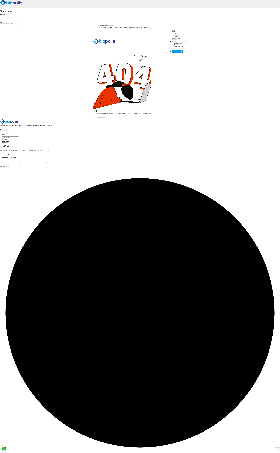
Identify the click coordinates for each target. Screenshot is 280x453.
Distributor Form (178, 43)
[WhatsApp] (4, 448)
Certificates (177, 36)
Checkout (14, 18)
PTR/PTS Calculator (178, 46)
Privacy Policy (5, 141)
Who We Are (177, 33)
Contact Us (174, 48)
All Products (175, 40)
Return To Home (101, 117)
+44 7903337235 (4, 166)
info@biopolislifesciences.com (105, 25)
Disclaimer (5, 139)
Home (173, 30)
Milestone (176, 35)
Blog (3, 134)
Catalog (175, 49)
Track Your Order (178, 44)
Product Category (176, 38)
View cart (5, 18)
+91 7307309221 (178, 51)
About (173, 31)
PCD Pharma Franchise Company (10, 136)
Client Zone (174, 41)
